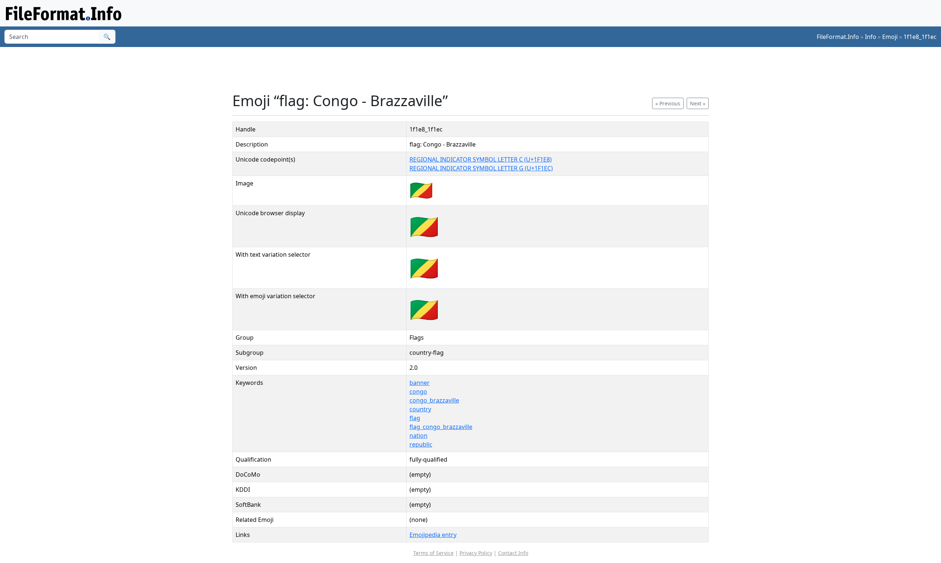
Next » (697, 103)
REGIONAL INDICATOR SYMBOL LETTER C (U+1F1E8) (480, 159)
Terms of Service (433, 552)
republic (420, 444)
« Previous (667, 103)
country (420, 409)
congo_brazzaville (434, 400)
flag (414, 418)
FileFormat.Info (838, 37)
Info (870, 37)
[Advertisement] (475, 69)
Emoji (890, 37)
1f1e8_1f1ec (920, 37)
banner (419, 383)
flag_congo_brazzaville (440, 427)
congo (418, 391)
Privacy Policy (475, 552)
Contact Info (513, 552)
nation (418, 436)
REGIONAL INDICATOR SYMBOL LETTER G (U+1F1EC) (481, 168)
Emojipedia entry (433, 535)
